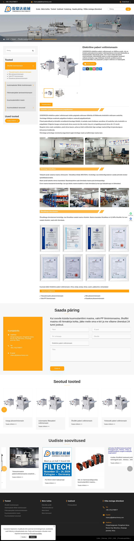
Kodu (7, 39)
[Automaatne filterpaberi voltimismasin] (17, 402)
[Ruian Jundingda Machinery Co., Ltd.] (17, 9)
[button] (4, 409)
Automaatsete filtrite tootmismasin (19, 85)
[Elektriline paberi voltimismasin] (48, 93)
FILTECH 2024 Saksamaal (48, 480)
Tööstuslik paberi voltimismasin (82, 421)
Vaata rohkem (11, 120)
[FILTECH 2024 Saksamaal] (50, 461)
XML (114, 538)
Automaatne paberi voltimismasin (116, 421)
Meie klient (45, 510)
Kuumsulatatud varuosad (16, 108)
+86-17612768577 (12, 2)
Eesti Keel (125, 2)
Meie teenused (46, 513)
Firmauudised (72, 505)
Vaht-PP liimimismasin (16, 76)
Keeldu (24, 537)
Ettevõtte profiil (46, 505)
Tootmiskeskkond (47, 507)
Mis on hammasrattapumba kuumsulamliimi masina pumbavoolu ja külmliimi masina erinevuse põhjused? (82, 481)
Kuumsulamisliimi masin (16, 100)
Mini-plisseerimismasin (16, 74)
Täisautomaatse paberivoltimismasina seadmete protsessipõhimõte (17, 473)
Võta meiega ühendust (114, 501)
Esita (57, 368)
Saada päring (90, 63)
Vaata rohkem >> (11, 426)
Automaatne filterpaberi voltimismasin (14, 422)
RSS (110, 538)
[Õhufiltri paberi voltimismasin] (50, 402)
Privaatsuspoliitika (124, 538)
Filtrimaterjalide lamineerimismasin (19, 93)
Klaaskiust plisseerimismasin (18, 78)
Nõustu (33, 537)
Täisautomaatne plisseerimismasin (45, 39)
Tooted (13, 39)
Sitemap (104, 538)
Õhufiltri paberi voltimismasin (48, 421)
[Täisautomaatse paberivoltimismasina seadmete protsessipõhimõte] (17, 457)
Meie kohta (46, 501)
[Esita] (128, 9)
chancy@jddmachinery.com (43, 2)
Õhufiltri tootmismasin (25, 39)
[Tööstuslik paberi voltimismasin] (83, 402)
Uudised (71, 501)
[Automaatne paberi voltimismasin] (116, 402)
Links (98, 538)
